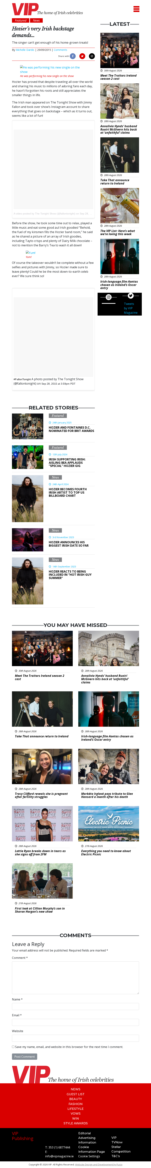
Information (87, 1142)
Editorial (84, 1133)
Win (75, 1118)
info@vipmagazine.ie (59, 1156)
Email (17, 1015)
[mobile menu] (136, 9)
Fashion (75, 1104)
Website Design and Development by (98, 1164)
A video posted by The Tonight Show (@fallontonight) (44, 213)
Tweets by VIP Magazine (131, 308)
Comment (20, 958)
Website (17, 1031)
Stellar (116, 1147)
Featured (58, 416)
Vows (75, 1113)
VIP (114, 1137)
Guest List (76, 1094)
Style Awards (76, 1123)
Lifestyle (75, 1109)
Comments (60, 50)
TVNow (116, 1142)
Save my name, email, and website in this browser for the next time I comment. (69, 1047)
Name (17, 999)
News (55, 477)
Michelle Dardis (25, 50)
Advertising (86, 1138)
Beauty (75, 1099)
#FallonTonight (22, 379)
